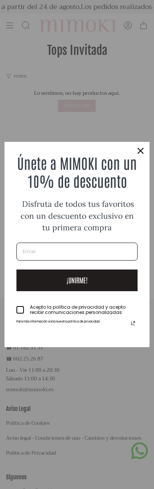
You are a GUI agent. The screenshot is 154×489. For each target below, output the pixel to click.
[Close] (141, 151)
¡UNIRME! (77, 279)
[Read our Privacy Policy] (133, 323)
